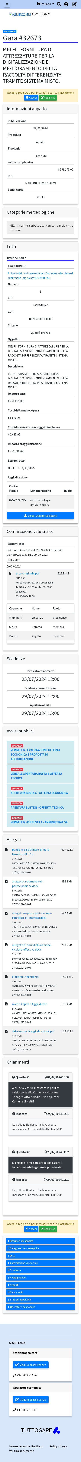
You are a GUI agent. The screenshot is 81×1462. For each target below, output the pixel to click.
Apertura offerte (40, 705)
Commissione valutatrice (23, 1263)
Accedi (32, 97)
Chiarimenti (16, 1292)
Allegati (13, 1285)
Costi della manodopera (23, 410)
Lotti (12, 1255)
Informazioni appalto (21, 1241)
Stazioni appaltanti (20, 1299)
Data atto (14, 560)
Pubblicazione (17, 121)
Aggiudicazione (18, 477)
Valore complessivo (20, 162)
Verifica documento (21, 1451)
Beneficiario (15, 189)
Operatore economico (22, 1307)
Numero (13, 284)
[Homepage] (20, 14)
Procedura (14, 135)
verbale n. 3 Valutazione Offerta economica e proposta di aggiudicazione (35, 754)
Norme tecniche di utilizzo (26, 1446)
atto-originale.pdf (27, 573)
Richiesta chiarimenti (40, 671)
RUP (10, 176)
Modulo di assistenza (32, 1365)
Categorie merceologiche (24, 1248)
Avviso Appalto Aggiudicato (29, 1004)
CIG (10, 298)
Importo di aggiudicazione (25, 444)
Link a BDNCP (16, 266)
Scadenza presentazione (40, 688)
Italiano (46, 4)
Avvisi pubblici (17, 1277)
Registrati (49, 97)
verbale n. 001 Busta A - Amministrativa (39, 822)
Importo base (17, 393)
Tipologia (14, 148)
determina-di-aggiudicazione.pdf (33, 1031)
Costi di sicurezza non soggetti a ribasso (34, 427)
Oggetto (13, 339)
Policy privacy (58, 1446)
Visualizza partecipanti (42, 515)
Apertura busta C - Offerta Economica (39, 793)
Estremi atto (16, 460)
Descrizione (15, 366)
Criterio (13, 325)
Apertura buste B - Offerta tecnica (37, 807)
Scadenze (15, 1270)
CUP (10, 311)
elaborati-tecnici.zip (25, 977)
